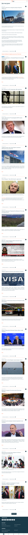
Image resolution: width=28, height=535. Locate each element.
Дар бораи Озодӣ (4, 524)
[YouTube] (14, 534)
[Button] (5, 51)
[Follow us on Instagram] (7, 519)
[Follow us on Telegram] (10, 519)
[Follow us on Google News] (2, 519)
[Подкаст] (14, 519)
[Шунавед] (8, 534)
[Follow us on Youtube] (5, 519)
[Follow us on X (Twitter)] (9, 519)
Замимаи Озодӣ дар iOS (5, 531)
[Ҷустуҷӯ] (24, 534)
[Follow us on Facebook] (4, 519)
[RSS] (12, 519)
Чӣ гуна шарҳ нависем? (17, 524)
